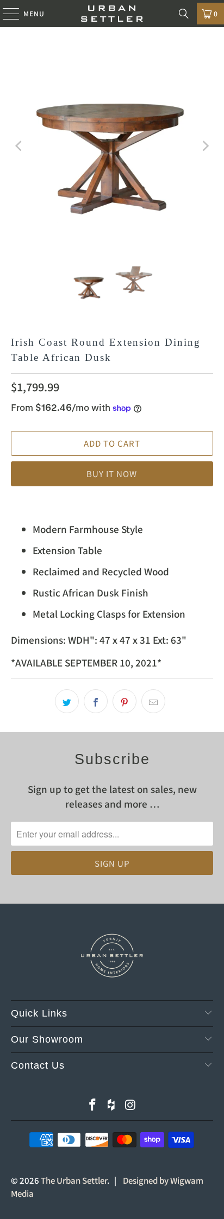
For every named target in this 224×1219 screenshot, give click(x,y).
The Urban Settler (74, 1180)
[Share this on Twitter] (67, 701)
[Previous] (19, 146)
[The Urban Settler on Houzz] (111, 1105)
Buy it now (111, 473)
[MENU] (5, 13)
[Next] (205, 146)
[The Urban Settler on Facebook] (92, 1105)
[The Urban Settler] (112, 13)
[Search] (183, 13)
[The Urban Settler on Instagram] (130, 1105)
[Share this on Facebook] (96, 701)
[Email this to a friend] (153, 701)
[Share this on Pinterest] (124, 701)
